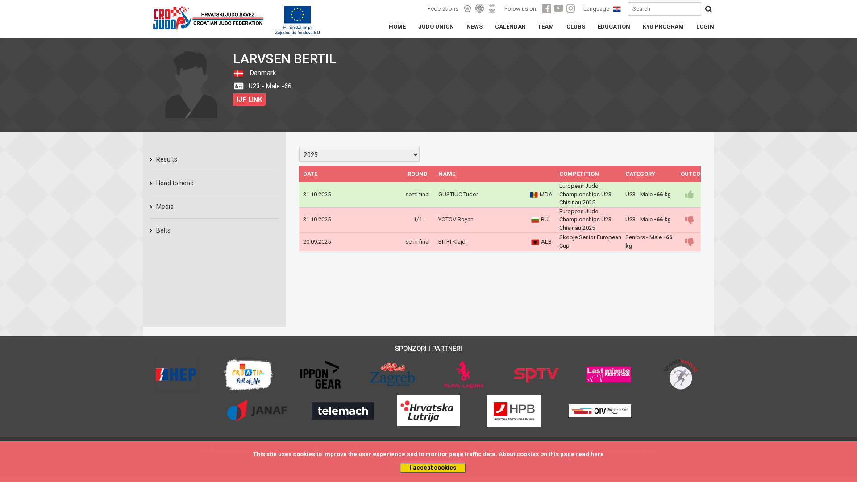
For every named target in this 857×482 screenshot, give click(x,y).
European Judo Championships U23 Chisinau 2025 (585, 194)
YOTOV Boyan (456, 219)
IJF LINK (249, 100)
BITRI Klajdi (452, 241)
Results (166, 159)
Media (165, 206)
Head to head (175, 183)
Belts (163, 230)
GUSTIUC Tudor (458, 194)
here (597, 454)
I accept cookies (433, 467)
